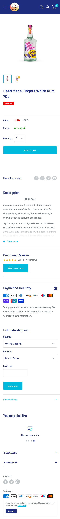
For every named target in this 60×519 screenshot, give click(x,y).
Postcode (8, 366)
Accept (11, 511)
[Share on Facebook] (36, 178)
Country (7, 336)
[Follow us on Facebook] (5, 481)
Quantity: (7, 138)
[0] (54, 7)
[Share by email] (54, 178)
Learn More (22, 505)
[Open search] (41, 7)
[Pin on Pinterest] (42, 178)
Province (7, 351)
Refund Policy (10, 399)
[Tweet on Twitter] (48, 178)
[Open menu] (4, 7)
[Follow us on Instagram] (17, 481)
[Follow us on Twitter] (11, 481)
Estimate (13, 385)
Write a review (15, 268)
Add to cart (30, 150)
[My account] (47, 7)
